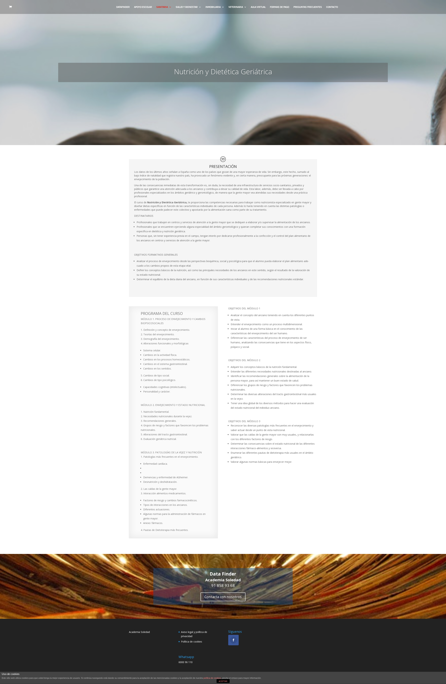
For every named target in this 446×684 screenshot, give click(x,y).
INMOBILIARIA (213, 7)
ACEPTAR (223, 681)
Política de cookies (191, 641)
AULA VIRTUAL (258, 7)
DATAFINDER (123, 7)
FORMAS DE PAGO (279, 7)
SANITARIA (162, 7)
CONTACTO (332, 7)
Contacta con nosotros (223, 596)
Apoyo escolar (143, 7)
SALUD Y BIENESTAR (187, 7)
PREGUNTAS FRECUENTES (307, 7)
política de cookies (212, 678)
